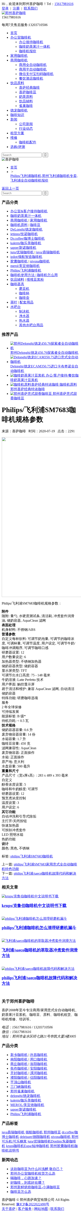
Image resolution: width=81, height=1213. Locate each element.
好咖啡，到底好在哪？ (27, 1182)
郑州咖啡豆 (52, 1132)
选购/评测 (17, 147)
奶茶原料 (26, 96)
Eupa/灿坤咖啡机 (36, 1146)
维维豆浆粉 (35, 279)
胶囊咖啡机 (19, 261)
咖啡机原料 (19, 225)
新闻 (13, 119)
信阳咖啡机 (38, 1077)
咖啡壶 (24, 298)
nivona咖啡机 (40, 261)
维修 (13, 137)
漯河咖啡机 (38, 1073)
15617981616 (63, 4)
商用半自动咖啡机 (33, 69)
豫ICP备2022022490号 (32, 1204)
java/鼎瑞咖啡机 (48, 252)
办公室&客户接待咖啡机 (29, 211)
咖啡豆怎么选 (20, 1191)
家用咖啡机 (19, 55)
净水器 (24, 316)
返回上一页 (10, 188)
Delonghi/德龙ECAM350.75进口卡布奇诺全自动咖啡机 (44, 368)
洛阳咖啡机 (38, 1064)
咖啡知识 (17, 115)
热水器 (24, 320)
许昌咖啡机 (38, 1055)
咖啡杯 (24, 293)
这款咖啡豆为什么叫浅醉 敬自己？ (36, 1169)
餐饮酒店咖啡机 (31, 78)
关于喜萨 (9, 1209)
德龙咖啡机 (19, 110)
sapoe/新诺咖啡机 (23, 247)
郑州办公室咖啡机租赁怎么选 (32, 1173)
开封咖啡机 (19, 1073)
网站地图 (41, 1209)
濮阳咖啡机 (19, 1077)
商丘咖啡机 (19, 1064)
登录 (5, 8)
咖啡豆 (35, 225)
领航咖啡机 (34, 1132)
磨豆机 (24, 288)
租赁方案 (17, 133)
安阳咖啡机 (38, 1068)
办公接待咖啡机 (31, 42)
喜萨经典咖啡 (29, 87)
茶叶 (13, 302)
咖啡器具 (17, 284)
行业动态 (26, 128)
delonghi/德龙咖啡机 (25, 1096)
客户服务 (25, 1209)
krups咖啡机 (15, 1146)
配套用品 (26, 302)
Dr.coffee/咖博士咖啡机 (27, 238)
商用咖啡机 (19, 60)
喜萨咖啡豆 (27, 92)
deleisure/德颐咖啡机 (35, 1137)
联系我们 (31, 8)
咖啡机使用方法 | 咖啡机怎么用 (34, 275)
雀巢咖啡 (26, 106)
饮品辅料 (26, 101)
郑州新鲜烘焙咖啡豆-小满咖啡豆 (35, 1187)
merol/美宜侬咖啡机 (25, 266)
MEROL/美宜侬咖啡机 (27, 1105)
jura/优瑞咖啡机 (22, 252)
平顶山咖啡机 (20, 1082)
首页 (13, 33)
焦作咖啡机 (19, 1068)
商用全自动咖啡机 (33, 65)
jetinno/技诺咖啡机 (24, 234)
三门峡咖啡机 (20, 1086)
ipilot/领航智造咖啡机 (26, 257)
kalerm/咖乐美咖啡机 (25, 243)
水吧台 (15, 307)
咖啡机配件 (27, 142)
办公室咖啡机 (20, 37)
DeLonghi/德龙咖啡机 (26, 229)
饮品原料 (17, 83)
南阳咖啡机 (19, 1059)
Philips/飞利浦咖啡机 (25, 270)
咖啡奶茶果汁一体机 (34, 46)
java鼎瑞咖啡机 (13, 1132)
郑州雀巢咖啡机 (22, 1091)
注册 (16, 8)
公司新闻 (26, 124)
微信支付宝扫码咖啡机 (36, 74)
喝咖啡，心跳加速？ (25, 1178)
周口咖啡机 (38, 1059)
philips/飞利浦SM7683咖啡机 (31, 856)
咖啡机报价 (27, 51)
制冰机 (24, 311)
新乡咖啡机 (19, 1055)
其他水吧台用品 (31, 325)
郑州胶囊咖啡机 (62, 1146)
